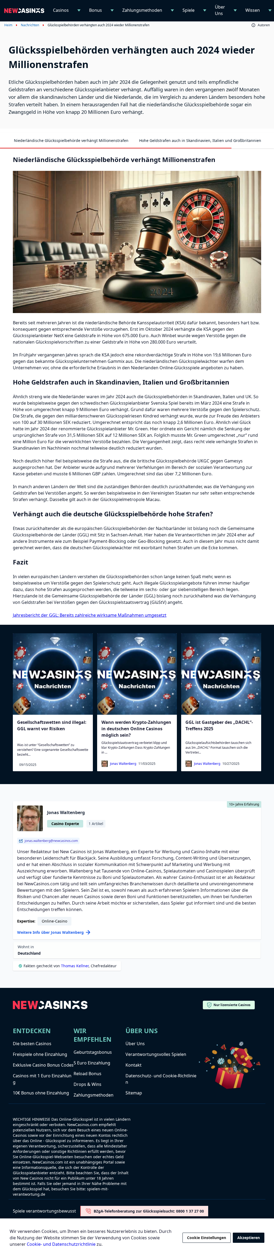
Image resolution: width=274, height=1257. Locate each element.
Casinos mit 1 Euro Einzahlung (42, 1079)
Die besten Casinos (32, 1044)
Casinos (61, 10)
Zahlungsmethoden (142, 10)
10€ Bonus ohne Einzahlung (41, 1093)
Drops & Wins (87, 1084)
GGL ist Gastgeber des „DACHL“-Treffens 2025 (219, 725)
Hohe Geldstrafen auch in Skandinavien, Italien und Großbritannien (200, 140)
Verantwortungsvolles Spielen (155, 1054)
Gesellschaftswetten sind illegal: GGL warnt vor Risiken (51, 725)
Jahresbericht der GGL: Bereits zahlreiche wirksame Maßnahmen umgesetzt (89, 615)
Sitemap (133, 1093)
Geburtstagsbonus (93, 1052)
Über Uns (220, 10)
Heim (8, 25)
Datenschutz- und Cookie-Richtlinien (160, 1079)
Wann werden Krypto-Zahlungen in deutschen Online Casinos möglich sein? (136, 728)
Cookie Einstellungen (206, 1237)
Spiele (188, 10)
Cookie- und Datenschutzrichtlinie (61, 1244)
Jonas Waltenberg (123, 764)
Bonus (95, 10)
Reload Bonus (87, 1074)
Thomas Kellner (75, 965)
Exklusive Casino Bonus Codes (43, 1065)
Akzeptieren (248, 1237)
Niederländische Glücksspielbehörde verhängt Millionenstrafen (71, 140)
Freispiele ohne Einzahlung (40, 1054)
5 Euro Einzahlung (92, 1063)
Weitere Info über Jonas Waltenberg (50, 932)
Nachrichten (30, 25)
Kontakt (133, 1065)
